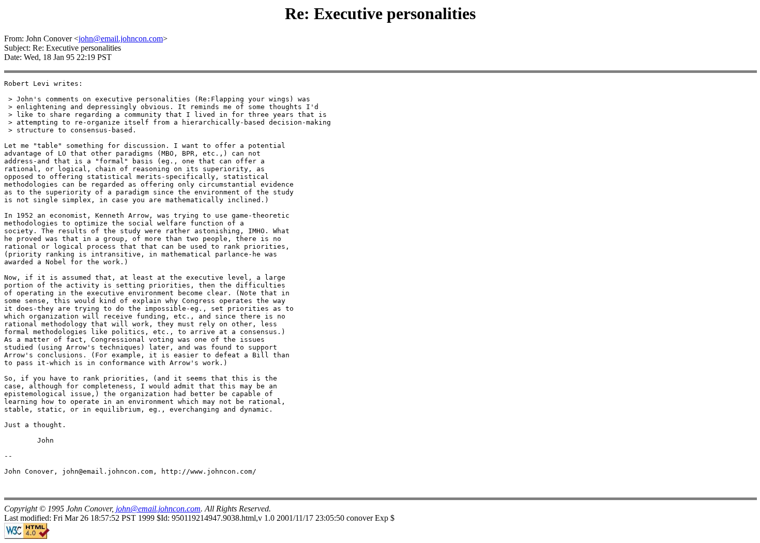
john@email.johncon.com (121, 38)
